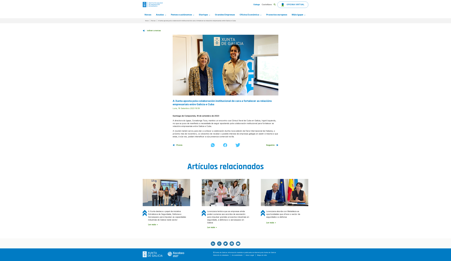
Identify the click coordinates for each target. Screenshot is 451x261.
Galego (256, 4)
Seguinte (270, 145)
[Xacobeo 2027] (176, 254)
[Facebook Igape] (231, 243)
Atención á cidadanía (221, 255)
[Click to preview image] (225, 65)
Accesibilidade (237, 255)
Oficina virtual (295, 4)
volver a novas (154, 30)
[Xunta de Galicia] (153, 254)
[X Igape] (225, 243)
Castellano (267, 4)
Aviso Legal (250, 255)
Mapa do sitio (262, 255)
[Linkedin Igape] (213, 243)
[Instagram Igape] (219, 243)
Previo (179, 145)
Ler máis (152, 224)
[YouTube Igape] (238, 243)
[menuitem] (148, 14)
